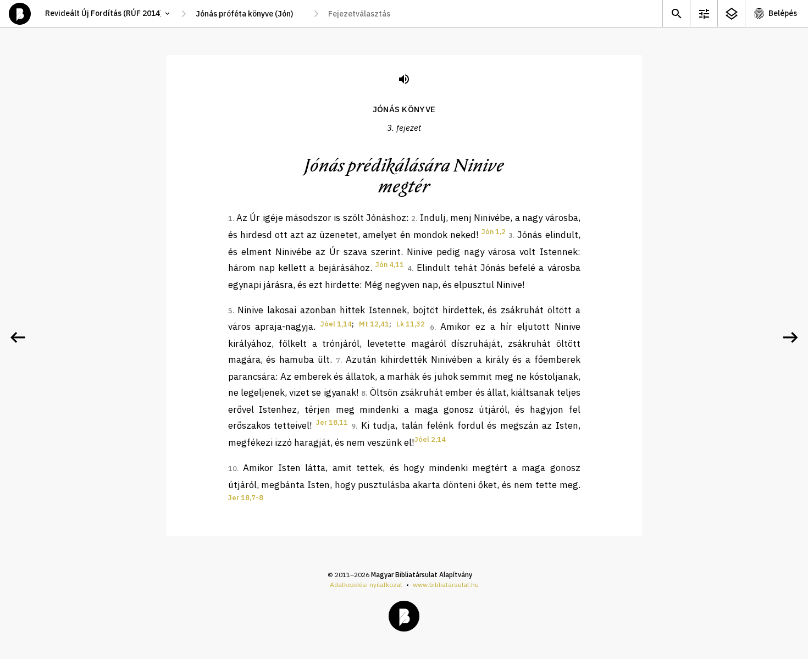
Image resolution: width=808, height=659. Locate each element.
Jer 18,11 (332, 422)
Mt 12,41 (374, 324)
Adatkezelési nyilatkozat (366, 584)
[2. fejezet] (17, 337)
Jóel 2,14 (430, 439)
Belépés (782, 13)
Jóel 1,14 (336, 324)
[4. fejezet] (790, 337)
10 (232, 468)
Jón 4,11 (389, 264)
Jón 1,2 (494, 231)
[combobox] (249, 14)
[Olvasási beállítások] (703, 13)
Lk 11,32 (410, 324)
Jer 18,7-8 (245, 497)
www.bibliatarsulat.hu (446, 584)
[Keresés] (676, 13)
